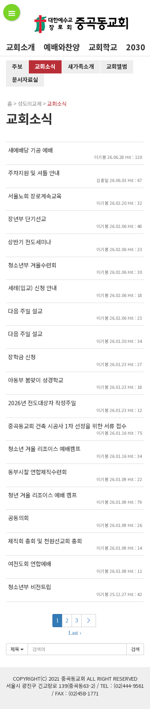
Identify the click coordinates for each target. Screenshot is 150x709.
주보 (17, 66)
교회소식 (45, 66)
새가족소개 (81, 66)
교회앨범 (116, 66)
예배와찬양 (62, 47)
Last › (75, 633)
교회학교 (102, 47)
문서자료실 (25, 79)
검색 (135, 649)
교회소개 (20, 47)
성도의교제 (30, 103)
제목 (15, 649)
